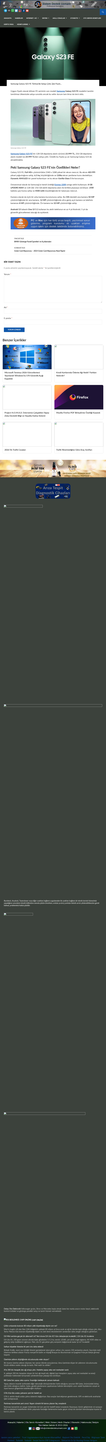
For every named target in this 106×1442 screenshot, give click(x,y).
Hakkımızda (86, 1422)
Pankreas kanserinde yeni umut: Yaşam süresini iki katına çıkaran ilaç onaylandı (35, 1404)
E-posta (8, 318)
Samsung (61, 91)
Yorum (7, 274)
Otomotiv (75, 1422)
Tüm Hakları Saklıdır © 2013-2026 (53, 1425)
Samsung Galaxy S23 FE (21, 154)
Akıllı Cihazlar (59, 18)
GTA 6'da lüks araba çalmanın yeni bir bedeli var (23, 1393)
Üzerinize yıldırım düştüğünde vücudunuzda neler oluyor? (26, 1359)
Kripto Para (9, 24)
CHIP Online (37, 1320)
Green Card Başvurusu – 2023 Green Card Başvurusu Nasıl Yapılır (39, 249)
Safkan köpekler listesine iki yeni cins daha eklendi (23, 1347)
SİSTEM (44, 18)
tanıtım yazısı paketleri (10, 1438)
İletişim (95, 1422)
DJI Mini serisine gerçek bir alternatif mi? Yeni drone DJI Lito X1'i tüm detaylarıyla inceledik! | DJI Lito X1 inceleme (49, 1336)
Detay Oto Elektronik (12, 1309)
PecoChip (86, 1438)
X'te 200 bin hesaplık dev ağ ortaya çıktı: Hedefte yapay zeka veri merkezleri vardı (36, 1370)
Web (47, 1422)
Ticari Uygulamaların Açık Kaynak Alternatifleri (41, 1438)
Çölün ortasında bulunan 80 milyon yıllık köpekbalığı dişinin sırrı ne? (30, 1326)
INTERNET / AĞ (31, 18)
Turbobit (19, 1440)
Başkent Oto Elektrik (71, 1438)
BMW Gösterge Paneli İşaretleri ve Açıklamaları (32, 240)
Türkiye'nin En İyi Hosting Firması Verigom (79, 1440)
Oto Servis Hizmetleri (92, 18)
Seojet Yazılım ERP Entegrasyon (46, 1440)
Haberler (19, 18)
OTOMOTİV (74, 18)
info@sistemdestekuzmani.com (53, 1428)
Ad (6, 307)
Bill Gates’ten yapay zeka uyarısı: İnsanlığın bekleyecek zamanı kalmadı (31, 1380)
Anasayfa (8, 18)
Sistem (54, 1422)
